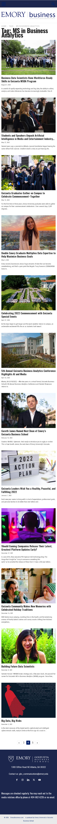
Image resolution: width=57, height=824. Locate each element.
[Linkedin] (29, 779)
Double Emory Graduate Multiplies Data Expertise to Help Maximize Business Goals (28, 254)
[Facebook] (17, 779)
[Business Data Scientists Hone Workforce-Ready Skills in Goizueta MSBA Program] (28, 57)
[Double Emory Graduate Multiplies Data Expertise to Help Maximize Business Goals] (28, 232)
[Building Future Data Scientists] (28, 645)
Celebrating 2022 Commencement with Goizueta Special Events (26, 314)
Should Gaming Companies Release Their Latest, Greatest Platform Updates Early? (26, 547)
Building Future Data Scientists (17, 666)
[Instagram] (23, 779)
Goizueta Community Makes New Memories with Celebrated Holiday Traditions (26, 607)
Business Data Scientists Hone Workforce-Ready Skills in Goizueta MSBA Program (26, 79)
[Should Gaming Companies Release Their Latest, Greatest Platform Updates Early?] (28, 525)
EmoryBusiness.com (17, 817)
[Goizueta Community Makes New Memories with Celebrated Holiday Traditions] (28, 585)
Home (3, 26)
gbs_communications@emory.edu (33, 774)
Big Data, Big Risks (11, 720)
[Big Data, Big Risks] (28, 700)
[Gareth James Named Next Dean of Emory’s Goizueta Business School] (28, 410)
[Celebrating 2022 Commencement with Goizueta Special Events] (28, 292)
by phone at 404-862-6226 (32, 797)
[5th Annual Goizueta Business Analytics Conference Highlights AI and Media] (28, 350)
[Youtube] (39, 779)
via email (50, 797)
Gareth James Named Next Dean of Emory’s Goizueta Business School (23, 432)
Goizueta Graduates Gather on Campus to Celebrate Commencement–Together (23, 194)
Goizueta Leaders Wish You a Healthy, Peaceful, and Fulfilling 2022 (28, 490)
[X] (34, 779)
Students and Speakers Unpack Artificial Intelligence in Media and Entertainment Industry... (27, 137)
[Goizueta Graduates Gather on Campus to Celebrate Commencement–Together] (28, 172)
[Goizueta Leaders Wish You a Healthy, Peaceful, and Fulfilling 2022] (28, 468)
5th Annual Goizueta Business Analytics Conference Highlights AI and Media (28, 372)
